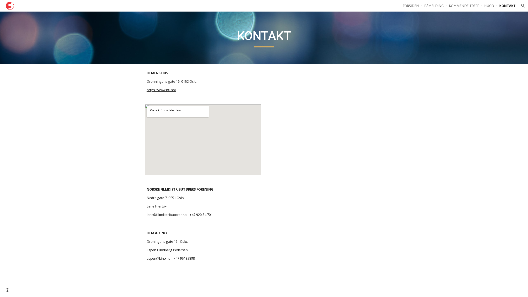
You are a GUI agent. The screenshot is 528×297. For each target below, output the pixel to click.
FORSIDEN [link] (411, 6)
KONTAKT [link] (507, 6)
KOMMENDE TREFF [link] (464, 6)
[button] (523, 6)
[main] (264, 37)
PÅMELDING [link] (434, 6)
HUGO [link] (489, 6)
